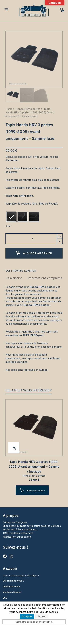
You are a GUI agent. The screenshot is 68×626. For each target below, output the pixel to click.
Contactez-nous (11, 586)
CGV (5, 598)
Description (13, 278)
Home (8, 109)
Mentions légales (12, 592)
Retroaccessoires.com (18, 298)
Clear (8, 226)
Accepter (27, 616)
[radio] (11, 217)
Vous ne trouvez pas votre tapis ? (21, 575)
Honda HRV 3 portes (28, 109)
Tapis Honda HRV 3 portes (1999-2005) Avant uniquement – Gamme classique (34, 467)
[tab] (13, 278)
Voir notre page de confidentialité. (34, 622)
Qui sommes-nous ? (13, 581)
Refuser (42, 616)
